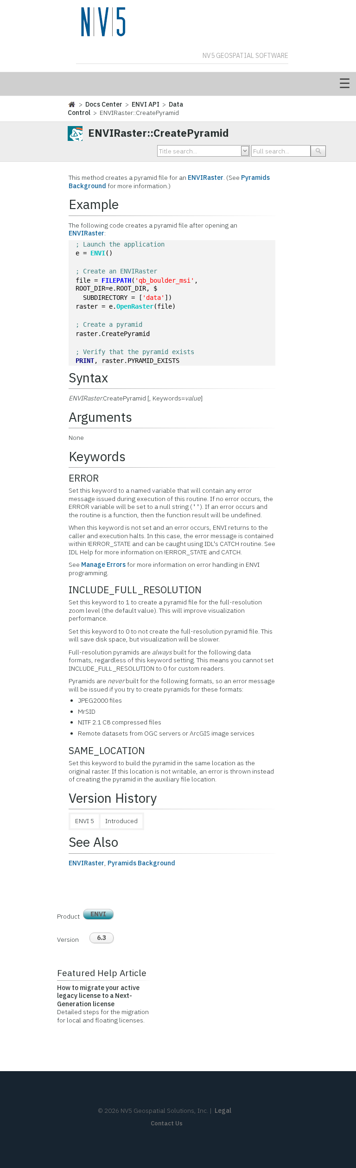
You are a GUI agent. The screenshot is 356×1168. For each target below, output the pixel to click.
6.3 (101, 937)
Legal (223, 1110)
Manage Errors (103, 564)
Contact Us (167, 1123)
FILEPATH (116, 280)
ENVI (97, 253)
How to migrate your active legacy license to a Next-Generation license (98, 996)
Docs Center (103, 104)
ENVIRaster (205, 177)
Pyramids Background (141, 863)
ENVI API (145, 104)
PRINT (85, 360)
